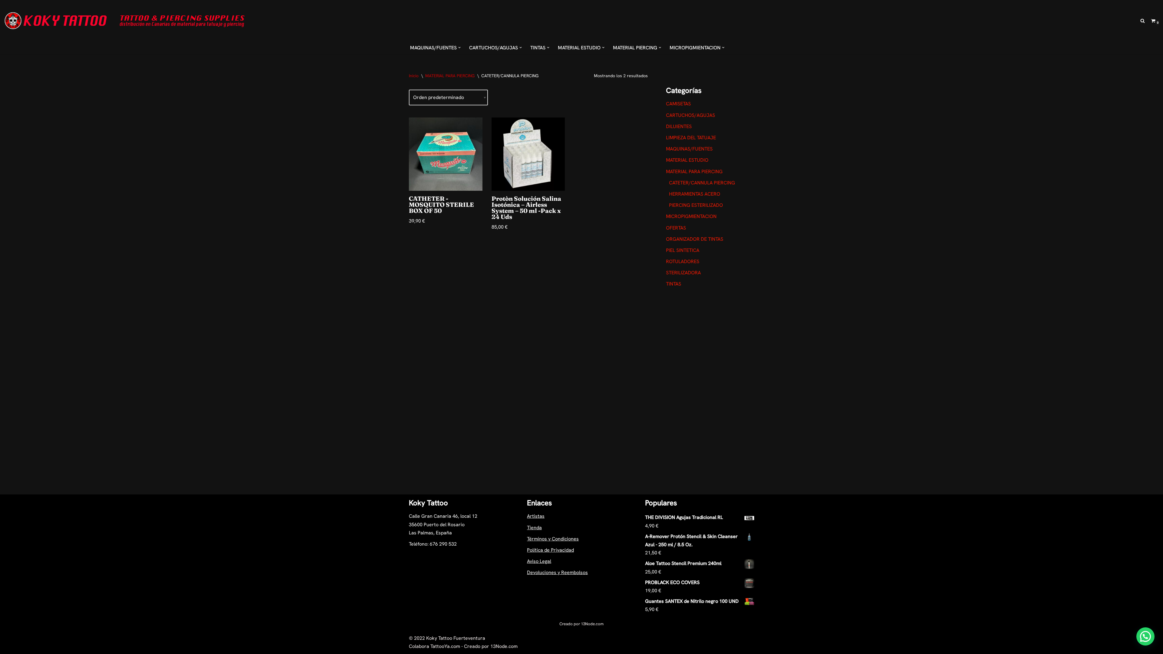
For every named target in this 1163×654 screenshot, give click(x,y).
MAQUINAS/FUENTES (689, 149)
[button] (459, 47)
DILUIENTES (679, 126)
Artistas (536, 516)
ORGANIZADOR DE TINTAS (694, 239)
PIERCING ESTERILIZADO (696, 205)
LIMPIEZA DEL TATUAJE (691, 137)
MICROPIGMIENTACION (691, 216)
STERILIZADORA (683, 272)
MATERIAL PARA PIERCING (450, 75)
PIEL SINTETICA (682, 250)
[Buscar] (1142, 20)
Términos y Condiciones (553, 539)
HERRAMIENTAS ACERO (694, 194)
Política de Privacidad (550, 550)
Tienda (534, 527)
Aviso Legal (539, 561)
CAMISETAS (678, 104)
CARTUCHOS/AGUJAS (690, 115)
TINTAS (673, 284)
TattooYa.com (445, 646)
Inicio (414, 75)
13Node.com (592, 623)
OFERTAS (676, 228)
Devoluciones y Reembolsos (557, 572)
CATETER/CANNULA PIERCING (702, 183)
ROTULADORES (682, 261)
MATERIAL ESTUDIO (687, 160)
